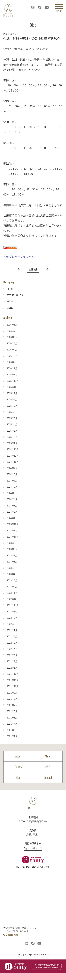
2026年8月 (12, 324)
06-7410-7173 (35, 848)
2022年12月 (13, 599)
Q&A (47, 766)
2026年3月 (12, 356)
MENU (10, 308)
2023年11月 (13, 530)
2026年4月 (12, 349)
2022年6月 (12, 636)
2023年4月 (12, 574)
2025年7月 (12, 406)
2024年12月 (13, 449)
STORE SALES (15, 295)
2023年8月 (12, 549)
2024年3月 (12, 505)
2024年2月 (12, 511)
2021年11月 (13, 680)
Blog (18, 777)
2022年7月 (12, 630)
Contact (48, 777)
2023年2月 (12, 586)
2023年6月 (12, 561)
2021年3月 (12, 730)
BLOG (10, 289)
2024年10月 (13, 462)
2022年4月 (12, 649)
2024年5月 (12, 493)
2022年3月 (12, 655)
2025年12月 (13, 374)
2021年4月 (12, 724)
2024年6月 (12, 487)
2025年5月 (12, 418)
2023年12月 (13, 524)
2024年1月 (12, 518)
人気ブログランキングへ (18, 256)
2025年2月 (12, 437)
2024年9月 (12, 468)
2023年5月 (12, 568)
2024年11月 (13, 455)
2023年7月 (12, 555)
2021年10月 (13, 686)
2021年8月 (12, 699)
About (18, 756)
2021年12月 (13, 674)
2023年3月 (12, 580)
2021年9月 (12, 692)
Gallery (18, 766)
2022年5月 (12, 643)
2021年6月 (12, 711)
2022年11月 (13, 605)
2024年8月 (12, 474)
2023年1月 (12, 593)
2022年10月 (13, 611)
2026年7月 (12, 331)
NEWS (10, 301)
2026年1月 (12, 368)
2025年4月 (12, 424)
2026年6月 (12, 337)
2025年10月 (13, 387)
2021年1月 (12, 736)
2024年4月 (12, 499)
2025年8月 (12, 399)
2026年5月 (12, 343)
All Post (33, 269)
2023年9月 (12, 543)
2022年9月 (12, 618)
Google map (11, 934)
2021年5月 (12, 717)
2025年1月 (12, 443)
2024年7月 (12, 480)
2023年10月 (13, 536)
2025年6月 (12, 412)
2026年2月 (12, 362)
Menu (48, 756)
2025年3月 (12, 430)
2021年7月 (12, 705)
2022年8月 (12, 624)
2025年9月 (12, 393)
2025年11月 (13, 381)
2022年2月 (12, 661)
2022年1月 (12, 667)
